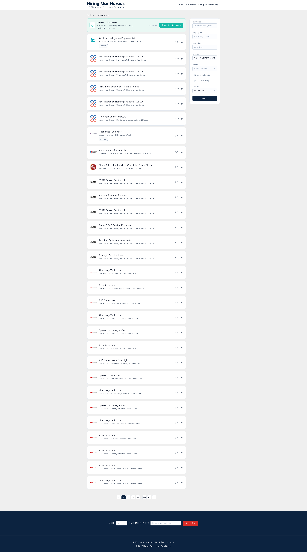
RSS (135, 542)
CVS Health (103, 273)
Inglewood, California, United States (131, 60)
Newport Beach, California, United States (128, 288)
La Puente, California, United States (125, 303)
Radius (195, 65)
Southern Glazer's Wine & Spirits (112, 168)
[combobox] (204, 47)
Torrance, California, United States (124, 349)
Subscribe (190, 523)
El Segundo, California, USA (129, 41)
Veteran (103, 46)
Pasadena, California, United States (125, 364)
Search (204, 98)
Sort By (195, 87)
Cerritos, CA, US (134, 168)
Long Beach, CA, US (142, 153)
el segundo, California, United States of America (134, 183)
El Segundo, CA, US (123, 135)
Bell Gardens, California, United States (132, 120)
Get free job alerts (172, 25)
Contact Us (151, 542)
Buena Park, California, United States (126, 394)
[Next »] (154, 497)
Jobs (180, 5)
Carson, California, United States (124, 409)
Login (171, 542)
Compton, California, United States (130, 75)
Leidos (101, 135)
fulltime (109, 135)
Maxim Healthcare (106, 60)
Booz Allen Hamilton (107, 41)
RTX (100, 183)
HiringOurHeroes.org (208, 5)
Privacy (162, 542)
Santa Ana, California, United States (125, 319)
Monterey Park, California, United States (127, 379)
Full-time (128, 153)
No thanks (152, 25)
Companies (190, 5)
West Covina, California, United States (126, 469)
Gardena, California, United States (130, 90)
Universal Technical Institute (110, 153)
